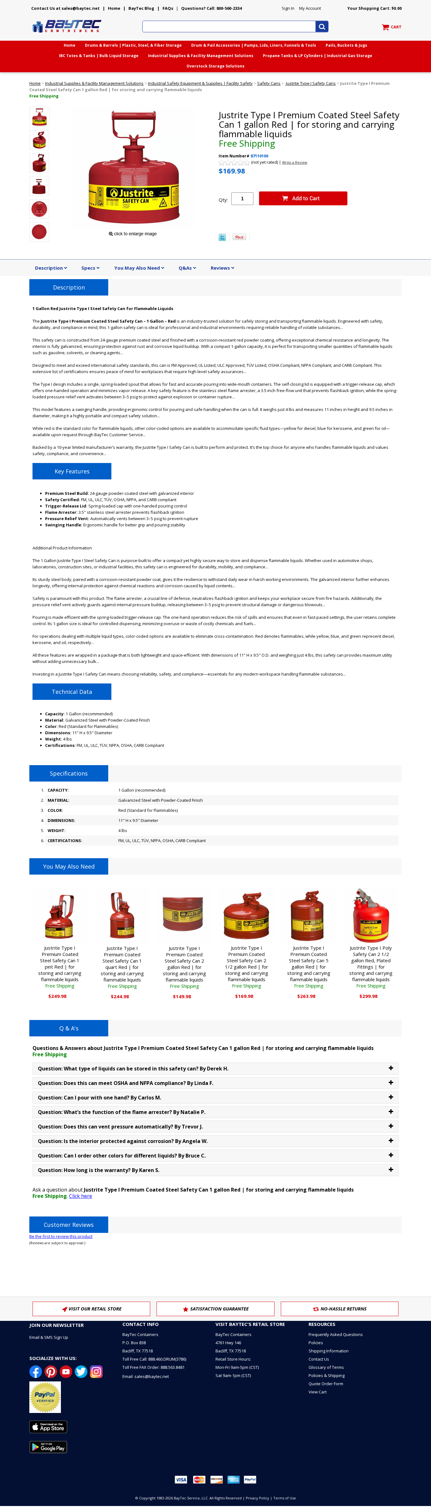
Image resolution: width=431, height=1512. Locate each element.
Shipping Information (329, 1351)
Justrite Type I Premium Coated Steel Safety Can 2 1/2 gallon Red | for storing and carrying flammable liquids (246, 967)
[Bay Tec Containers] (67, 34)
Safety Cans (268, 83)
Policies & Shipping (327, 1375)
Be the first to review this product (60, 1236)
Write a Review (294, 162)
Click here (80, 1196)
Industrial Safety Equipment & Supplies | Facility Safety (200, 83)
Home (114, 8)
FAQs (167, 8)
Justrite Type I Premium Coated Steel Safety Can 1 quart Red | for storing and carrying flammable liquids (122, 967)
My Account (310, 8)
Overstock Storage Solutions (215, 66)
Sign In (288, 8)
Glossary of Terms (326, 1367)
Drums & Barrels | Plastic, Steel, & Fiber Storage (133, 45)
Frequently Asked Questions (336, 1334)
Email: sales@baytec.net (145, 1376)
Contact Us (319, 1359)
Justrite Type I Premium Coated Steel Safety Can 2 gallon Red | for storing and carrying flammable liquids (184, 967)
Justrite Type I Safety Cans (310, 83)
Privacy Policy (257, 1498)
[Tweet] (222, 239)
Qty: (223, 199)
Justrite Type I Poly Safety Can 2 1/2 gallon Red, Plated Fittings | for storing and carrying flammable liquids (371, 967)
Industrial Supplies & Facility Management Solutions (200, 55)
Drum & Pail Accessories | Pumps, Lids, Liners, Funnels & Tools (253, 45)
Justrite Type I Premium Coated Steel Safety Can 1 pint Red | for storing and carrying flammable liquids (59, 967)
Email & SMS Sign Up (48, 1337)
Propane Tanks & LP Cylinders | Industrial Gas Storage (317, 55)
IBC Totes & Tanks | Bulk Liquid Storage (99, 55)
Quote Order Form (326, 1383)
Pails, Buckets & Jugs (346, 45)
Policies (316, 1342)
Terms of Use (284, 1498)
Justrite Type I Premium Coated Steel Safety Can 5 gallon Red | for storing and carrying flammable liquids (308, 967)
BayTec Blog (141, 8)
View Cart (318, 1392)
